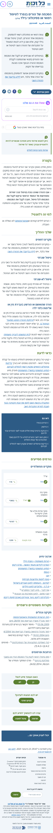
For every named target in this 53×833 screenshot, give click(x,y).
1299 (11, 540)
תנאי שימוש (8, 116)
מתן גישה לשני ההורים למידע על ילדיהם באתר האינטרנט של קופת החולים (28, 438)
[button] (49, 4)
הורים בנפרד (41, 422)
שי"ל (45, 476)
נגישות (44, 768)
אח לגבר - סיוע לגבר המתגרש (35, 590)
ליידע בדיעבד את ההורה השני (21, 251)
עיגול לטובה (20, 718)
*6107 (11, 521)
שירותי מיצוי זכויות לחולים (37, 150)
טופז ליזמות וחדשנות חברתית (35, 579)
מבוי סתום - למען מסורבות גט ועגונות (32, 593)
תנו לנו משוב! (42, 777)
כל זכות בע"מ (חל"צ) (16, 804)
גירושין (44, 426)
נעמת (46, 572)
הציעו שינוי (26, 700)
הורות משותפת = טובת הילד (36, 561)
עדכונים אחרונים (40, 774)
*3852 (11, 500)
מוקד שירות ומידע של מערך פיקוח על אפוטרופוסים (38, 513)
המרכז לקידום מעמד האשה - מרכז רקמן (30, 564)
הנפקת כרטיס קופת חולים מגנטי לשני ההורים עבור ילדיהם (26, 432)
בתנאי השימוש (16, 815)
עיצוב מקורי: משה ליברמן (18, 766)
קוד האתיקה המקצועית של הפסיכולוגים (30, 642)
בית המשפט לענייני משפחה (17, 334)
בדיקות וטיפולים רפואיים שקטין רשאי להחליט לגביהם (28, 445)
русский (33, 23)
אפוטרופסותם (21, 220)
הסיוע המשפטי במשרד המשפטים (33, 370)
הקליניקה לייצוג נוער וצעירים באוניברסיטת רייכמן (26, 597)
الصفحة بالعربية (45, 23)
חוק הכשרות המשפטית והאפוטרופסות (31, 617)
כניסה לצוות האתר (40, 783)
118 (10, 482)
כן (33, 682)
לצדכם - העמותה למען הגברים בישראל (31, 582)
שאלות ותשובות (41, 765)
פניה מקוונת (26, 540)
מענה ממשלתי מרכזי (41, 533)
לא (20, 682)
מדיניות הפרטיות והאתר (38, 771)
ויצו (47, 575)
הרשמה (15, 795)
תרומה (35, 718)
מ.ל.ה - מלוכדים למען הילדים (35, 586)
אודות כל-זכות (41, 762)
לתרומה (43, 780)
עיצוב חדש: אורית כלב (19, 769)
